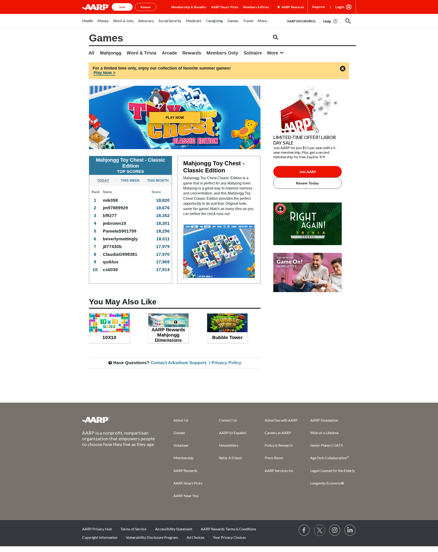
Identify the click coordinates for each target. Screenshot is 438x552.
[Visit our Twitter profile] (319, 530)
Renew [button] (146, 7)
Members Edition (256, 7)
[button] (348, 21)
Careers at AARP (278, 432)
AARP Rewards (185, 470)
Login (339, 7)
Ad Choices (195, 537)
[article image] (307, 250)
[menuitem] (87, 23)
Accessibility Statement (173, 529)
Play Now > (104, 72)
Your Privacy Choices (229, 537)
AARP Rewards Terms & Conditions (228, 529)
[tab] (103, 180)
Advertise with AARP (281, 420)
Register (318, 7)
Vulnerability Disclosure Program (152, 537)
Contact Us (228, 420)
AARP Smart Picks (224, 7)
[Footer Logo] (118, 419)
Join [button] (122, 7)
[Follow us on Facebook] (304, 530)
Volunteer (181, 445)
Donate (179, 432)
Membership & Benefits (188, 7)
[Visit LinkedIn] (350, 530)
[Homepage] (96, 7)
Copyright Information (99, 537)
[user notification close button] (342, 69)
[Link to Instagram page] (335, 530)
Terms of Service (133, 529)
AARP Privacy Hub (97, 529)
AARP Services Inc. (279, 470)
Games (106, 38)
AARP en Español (301, 21)
